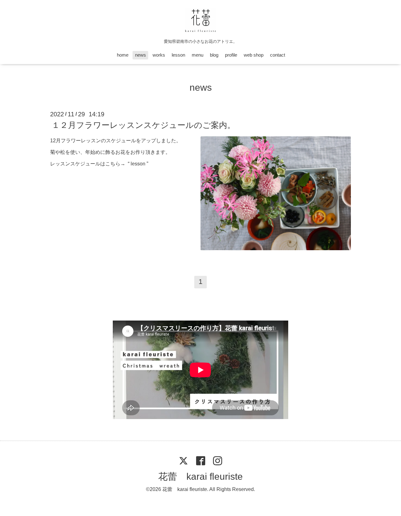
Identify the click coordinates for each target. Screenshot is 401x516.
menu (197, 55)
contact (277, 55)
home (122, 55)
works (159, 55)
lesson (178, 55)
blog (214, 55)
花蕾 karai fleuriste (200, 476)
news (140, 55)
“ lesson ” (138, 163)
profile (231, 55)
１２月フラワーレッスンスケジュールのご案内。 (143, 125)
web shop (253, 55)
